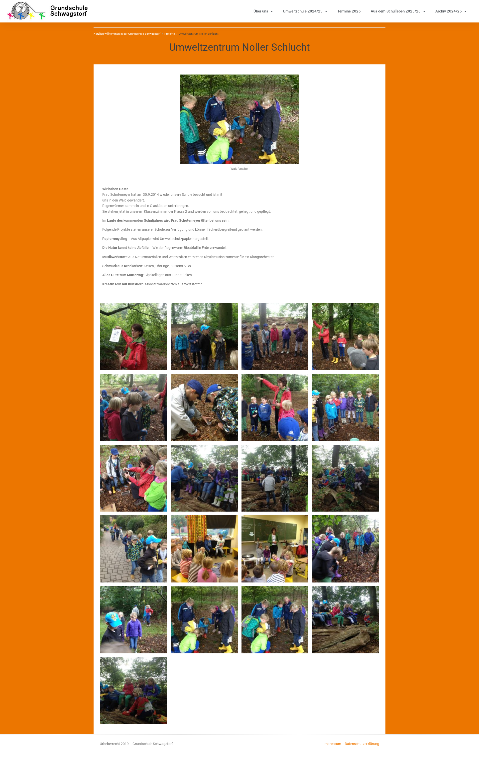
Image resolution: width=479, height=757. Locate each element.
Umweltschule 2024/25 (303, 11)
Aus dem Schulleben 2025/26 (396, 11)
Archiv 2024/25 (448, 11)
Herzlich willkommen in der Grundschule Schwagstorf (127, 33)
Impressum (332, 744)
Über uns (260, 11)
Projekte (169, 33)
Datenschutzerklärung (362, 744)
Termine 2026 (349, 11)
